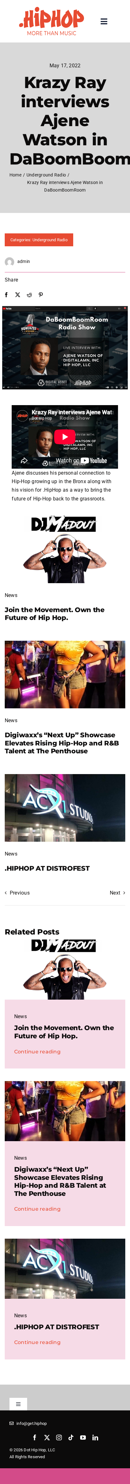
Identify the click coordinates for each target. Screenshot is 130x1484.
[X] (17, 295)
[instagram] (59, 1437)
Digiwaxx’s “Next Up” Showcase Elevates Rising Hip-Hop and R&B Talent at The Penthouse (62, 743)
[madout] (65, 518)
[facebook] (35, 1437)
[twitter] (47, 1437)
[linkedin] (95, 1437)
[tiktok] (71, 1437)
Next (115, 893)
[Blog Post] (65, 776)
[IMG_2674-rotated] (65, 643)
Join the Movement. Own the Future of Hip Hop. (54, 613)
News (11, 595)
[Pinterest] (40, 295)
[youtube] (83, 1437)
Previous (20, 893)
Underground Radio (50, 239)
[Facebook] (6, 295)
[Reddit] (29, 295)
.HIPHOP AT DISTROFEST (47, 868)
